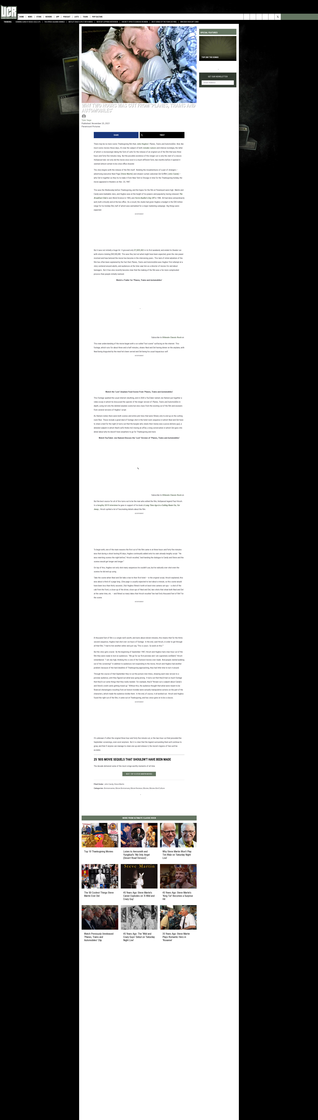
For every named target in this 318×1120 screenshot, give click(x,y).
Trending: (8, 22)
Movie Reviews (136, 788)
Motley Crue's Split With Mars (81, 22)
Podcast (66, 17)
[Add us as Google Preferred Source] (253, 17)
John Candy (173, 174)
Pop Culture (97, 17)
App (57, 17)
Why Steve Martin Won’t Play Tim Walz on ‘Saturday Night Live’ (176, 854)
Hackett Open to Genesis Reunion (135, 22)
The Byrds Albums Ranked (54, 22)
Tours (85, 17)
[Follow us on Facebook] (271, 17)
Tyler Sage (86, 120)
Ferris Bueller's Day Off (145, 198)
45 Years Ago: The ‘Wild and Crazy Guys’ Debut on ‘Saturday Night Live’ (139, 937)
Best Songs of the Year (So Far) (164, 22)
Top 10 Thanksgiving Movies (98, 851)
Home (21, 17)
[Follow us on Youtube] (265, 17)
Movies (146, 788)
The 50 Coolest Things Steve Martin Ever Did (99, 894)
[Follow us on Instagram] (259, 17)
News (30, 17)
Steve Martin (126, 174)
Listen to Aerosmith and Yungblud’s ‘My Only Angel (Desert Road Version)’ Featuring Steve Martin (136, 855)
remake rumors (149, 148)
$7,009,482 (139, 250)
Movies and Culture (157, 788)
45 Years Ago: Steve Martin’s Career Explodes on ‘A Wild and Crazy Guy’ (139, 896)
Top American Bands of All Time (216, 57)
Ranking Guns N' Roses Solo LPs (28, 22)
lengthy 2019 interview (107, 505)
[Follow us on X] (278, 17)
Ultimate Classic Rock (171, 337)
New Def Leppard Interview (107, 22)
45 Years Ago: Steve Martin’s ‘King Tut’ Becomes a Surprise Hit (177, 896)
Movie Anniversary (123, 788)
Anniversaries (109, 788)
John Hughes (142, 144)
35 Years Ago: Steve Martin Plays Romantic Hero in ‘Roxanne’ (176, 937)
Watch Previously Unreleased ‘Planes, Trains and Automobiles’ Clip (98, 937)
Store (38, 17)
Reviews (48, 17)
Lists (76, 17)
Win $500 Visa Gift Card (189, 22)
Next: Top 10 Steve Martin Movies (139, 774)
